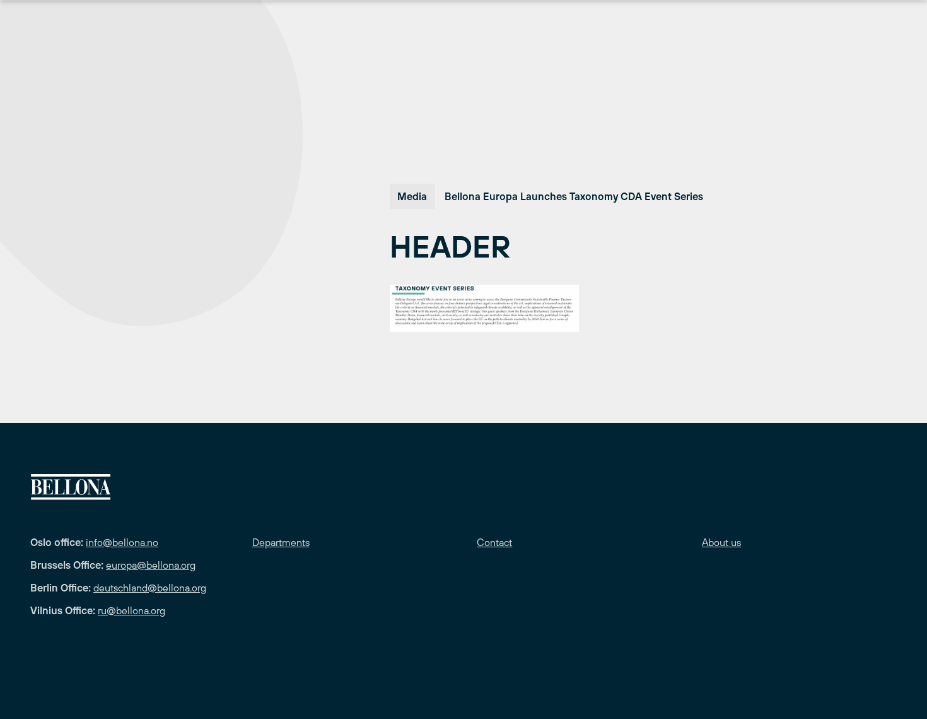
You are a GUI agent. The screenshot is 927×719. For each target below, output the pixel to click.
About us (721, 542)
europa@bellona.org (150, 565)
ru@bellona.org (131, 610)
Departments (281, 542)
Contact (494, 542)
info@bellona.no (122, 542)
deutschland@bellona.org (149, 587)
